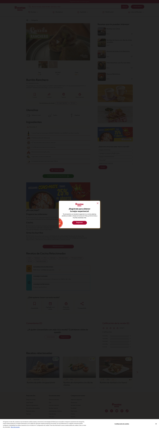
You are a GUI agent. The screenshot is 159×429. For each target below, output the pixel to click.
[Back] (98, 203)
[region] (79, 424)
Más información (15, 427)
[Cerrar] (156, 424)
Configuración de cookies (122, 423)
